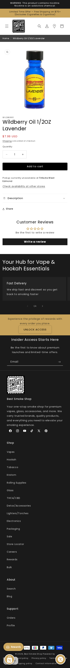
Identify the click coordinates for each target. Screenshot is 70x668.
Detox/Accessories (19, 505)
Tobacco (12, 467)
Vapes (11, 452)
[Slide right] (42, 306)
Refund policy (21, 658)
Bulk (9, 567)
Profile (11, 625)
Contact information (46, 663)
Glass (10, 490)
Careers (12, 551)
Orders (11, 618)
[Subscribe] (59, 362)
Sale (9, 536)
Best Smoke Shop (33, 654)
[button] (7, 26)
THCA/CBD (13, 498)
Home (6, 38)
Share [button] (9, 208)
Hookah (11, 459)
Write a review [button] (35, 242)
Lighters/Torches (18, 513)
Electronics (14, 521)
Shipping (7, 141)
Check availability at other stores (24, 186)
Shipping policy (24, 663)
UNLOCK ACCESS (35, 329)
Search (11, 588)
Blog (9, 596)
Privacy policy (39, 658)
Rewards (12, 559)
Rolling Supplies (16, 482)
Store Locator (15, 544)
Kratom (11, 475)
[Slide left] (27, 306)
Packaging (13, 529)
